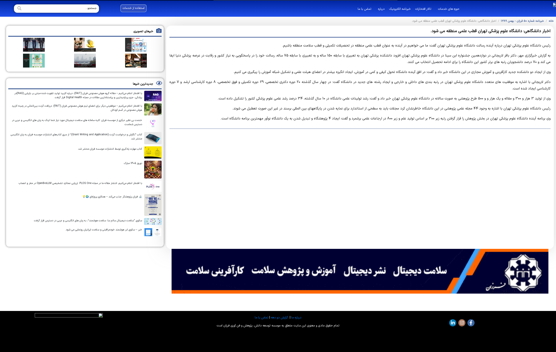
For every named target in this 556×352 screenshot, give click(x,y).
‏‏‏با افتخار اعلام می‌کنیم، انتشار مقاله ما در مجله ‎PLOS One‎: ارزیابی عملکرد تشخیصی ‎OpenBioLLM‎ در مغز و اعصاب (80, 183)
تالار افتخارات (423, 9)
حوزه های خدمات (448, 9)
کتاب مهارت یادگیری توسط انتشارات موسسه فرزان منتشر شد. (110, 149)
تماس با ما (364, 9)
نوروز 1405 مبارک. (132, 163)
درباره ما (296, 317)
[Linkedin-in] (452, 322)
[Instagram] (461, 322)
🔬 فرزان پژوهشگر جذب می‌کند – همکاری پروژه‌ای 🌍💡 (112, 197)
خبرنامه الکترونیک (400, 9)
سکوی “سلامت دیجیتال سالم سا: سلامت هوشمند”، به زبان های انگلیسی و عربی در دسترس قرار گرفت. (87, 221)
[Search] (19, 9)
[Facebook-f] (471, 322)
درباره (381, 9)
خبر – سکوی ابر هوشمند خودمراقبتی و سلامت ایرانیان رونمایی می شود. (103, 230)
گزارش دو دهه (279, 317)
